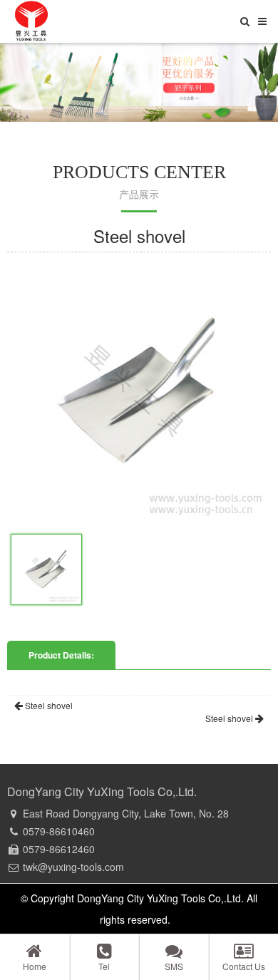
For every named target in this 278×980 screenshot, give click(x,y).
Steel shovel (48, 705)
